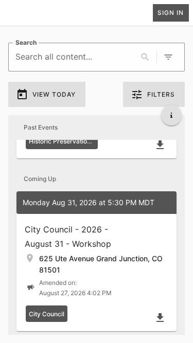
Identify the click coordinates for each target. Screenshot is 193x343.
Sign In (170, 12)
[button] (96, 261)
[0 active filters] (168, 57)
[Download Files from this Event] (160, 145)
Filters (161, 94)
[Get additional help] (171, 115)
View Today (54, 94)
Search (26, 42)
